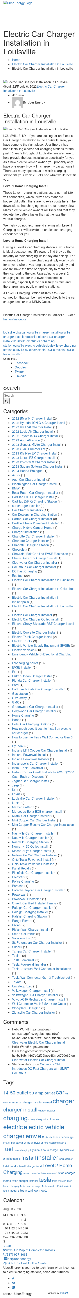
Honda (16, 719)
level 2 (14, 1166)
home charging (21, 1150)
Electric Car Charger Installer (32, 615)
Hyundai (17, 746)
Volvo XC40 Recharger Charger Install (38, 999)
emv (31, 1135)
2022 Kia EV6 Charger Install (32, 427)
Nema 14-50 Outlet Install (30, 846)
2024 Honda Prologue (27, 470)
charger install (20, 1109)
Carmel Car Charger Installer (32, 519)
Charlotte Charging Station (30, 545)
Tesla (16, 955)
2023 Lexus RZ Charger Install (33, 457)
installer (47, 1157)
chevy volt (41, 1119)
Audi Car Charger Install (28, 479)
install (29, 1157)
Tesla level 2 (64, 1186)
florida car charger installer (27, 1142)
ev (41, 1135)
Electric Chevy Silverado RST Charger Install (43, 623)
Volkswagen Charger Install (31, 990)
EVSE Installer (22, 667)
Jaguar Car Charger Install (30, 781)
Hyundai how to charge (44, 1150)
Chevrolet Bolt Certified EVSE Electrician (40, 553)
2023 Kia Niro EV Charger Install (34, 453)
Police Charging (23, 881)
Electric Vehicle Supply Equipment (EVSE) (41, 645)
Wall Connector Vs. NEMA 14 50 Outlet (39, 1003)
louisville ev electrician (28, 349)
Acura (16, 475)
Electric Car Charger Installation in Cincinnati (43, 580)
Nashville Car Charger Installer (33, 833)
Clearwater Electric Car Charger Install (38, 1042)
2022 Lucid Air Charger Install (32, 431)
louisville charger (15, 332)
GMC (15, 702)
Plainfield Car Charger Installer (33, 872)
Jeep (15, 785)
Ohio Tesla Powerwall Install (31, 859)
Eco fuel (17, 575)
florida (48, 1137)
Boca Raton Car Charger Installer (35, 492)
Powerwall (19, 894)
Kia (14, 789)
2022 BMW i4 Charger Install (32, 418)
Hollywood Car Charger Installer (34, 711)
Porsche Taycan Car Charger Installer (38, 890)
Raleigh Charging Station (29, 916)
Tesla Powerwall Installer (29, 964)
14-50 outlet (15, 1092)
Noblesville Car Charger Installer (34, 855)
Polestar (17, 877)
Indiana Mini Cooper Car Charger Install (39, 750)
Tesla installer (49, 1186)
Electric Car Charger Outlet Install (35, 619)
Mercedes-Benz (23, 807)
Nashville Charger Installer (30, 837)
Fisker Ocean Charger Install (32, 676)
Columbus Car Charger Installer (34, 567)
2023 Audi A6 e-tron (26, 440)
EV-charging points (25, 663)
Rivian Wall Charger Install (30, 929)
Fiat (14, 671)
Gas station (20, 693)
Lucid (16, 802)
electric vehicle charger (33, 1131)
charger (63, 1100)
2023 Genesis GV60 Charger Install (36, 444)
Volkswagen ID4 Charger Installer (35, 995)
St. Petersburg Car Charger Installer (37, 942)
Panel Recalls (21, 868)
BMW (16, 488)
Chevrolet (18, 549)
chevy (32, 1119)
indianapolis (13, 1158)
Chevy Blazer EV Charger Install (34, 558)
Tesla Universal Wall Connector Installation (41, 968)
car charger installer (26, 505)
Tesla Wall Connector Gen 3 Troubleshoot (41, 977)
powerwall (36, 1173)
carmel (47, 1102)
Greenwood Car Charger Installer (35, 706)
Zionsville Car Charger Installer (33, 1012)
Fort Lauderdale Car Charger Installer (38, 689)
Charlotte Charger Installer (30, 540)
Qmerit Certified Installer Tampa (34, 903)
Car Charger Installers (27, 510)
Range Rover (21, 920)
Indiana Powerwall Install (29, 754)
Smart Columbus (23, 934)
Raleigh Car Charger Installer (32, 907)
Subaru (17, 947)
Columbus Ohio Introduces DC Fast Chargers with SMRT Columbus (40, 1068)
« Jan (7, 1245)
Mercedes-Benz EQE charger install (37, 811)
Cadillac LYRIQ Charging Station (34, 501)
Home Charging (23, 715)
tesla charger (59, 1180)
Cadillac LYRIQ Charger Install (33, 497)
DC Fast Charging (24, 571)
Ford (15, 685)
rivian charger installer (25, 1180)
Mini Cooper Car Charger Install (34, 820)
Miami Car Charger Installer (31, 816)
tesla (45, 1179)
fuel (8, 1148)
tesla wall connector (34, 1190)
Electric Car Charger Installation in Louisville (34, 88)
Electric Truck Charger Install (32, 636)
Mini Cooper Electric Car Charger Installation (43, 824)
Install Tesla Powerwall (27, 768)
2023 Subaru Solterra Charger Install (37, 466)
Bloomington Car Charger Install (34, 484)
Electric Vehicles (23, 650)
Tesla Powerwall (23, 960)
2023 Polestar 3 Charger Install (33, 462)
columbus (53, 1119)
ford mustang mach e (55, 1142)
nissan (26, 1173)
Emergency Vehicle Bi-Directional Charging (42, 654)
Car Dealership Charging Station (34, 514)
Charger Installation (25, 532)
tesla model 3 (11, 1190)
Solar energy (21, 938)
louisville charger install (43, 332)
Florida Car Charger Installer (32, 680)
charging (15, 1117)
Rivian (16, 925)
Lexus (16, 794)
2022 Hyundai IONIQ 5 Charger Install (38, 422)
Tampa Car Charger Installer (32, 951)
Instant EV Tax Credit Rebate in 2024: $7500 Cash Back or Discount (43, 774)
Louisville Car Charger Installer (33, 798)
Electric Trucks (22, 641)
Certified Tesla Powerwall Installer (35, 523)
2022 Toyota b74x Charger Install (35, 436)
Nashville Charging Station (30, 842)
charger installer (46, 1110)
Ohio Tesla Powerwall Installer (33, 864)
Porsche (17, 885)
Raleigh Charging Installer (30, 912)
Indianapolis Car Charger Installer (35, 763)
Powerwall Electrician (26, 899)
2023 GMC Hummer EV (28, 449)
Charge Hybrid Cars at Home (32, 527)
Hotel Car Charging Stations (31, 724)
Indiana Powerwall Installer (30, 759)
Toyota (17, 982)
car (60, 1091)
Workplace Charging (26, 1008)
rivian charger (49, 1173)
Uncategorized (22, 986)
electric (13, 1126)
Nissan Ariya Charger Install (31, 851)
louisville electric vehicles (30, 345)
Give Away (19, 698)
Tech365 (64, 1293)
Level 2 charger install (30, 1166)
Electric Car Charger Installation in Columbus (43, 588)
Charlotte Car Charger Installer (33, 536)
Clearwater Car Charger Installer (34, 562)
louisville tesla (52, 349)
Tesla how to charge (30, 1186)
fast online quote (14, 319)
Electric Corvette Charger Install (34, 632)
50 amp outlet (42, 1093)
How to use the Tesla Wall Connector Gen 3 (42, 737)
